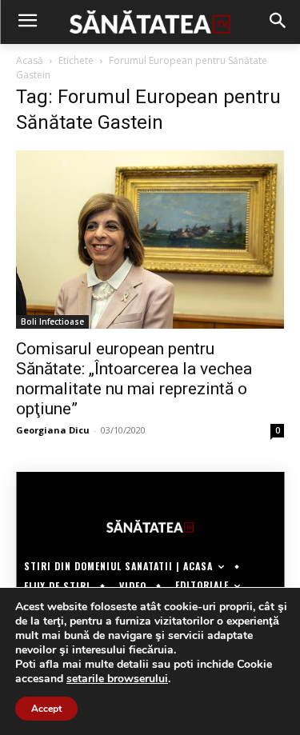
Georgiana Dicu (53, 430)
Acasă (29, 60)
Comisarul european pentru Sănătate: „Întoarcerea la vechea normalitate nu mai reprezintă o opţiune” (134, 378)
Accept (46, 708)
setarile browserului (117, 679)
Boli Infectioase (52, 321)
